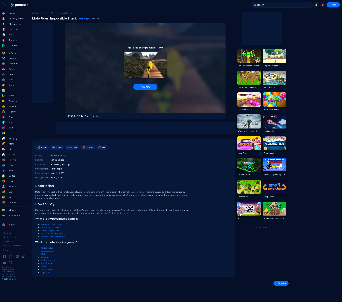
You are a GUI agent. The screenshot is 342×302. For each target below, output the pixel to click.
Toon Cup (242, 218)
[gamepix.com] (19, 5)
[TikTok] (23, 257)
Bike (103, 147)
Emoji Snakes (269, 197)
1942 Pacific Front (271, 87)
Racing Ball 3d (244, 175)
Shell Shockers (48, 260)
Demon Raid (243, 197)
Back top (282, 283)
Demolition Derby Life (51, 224)
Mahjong (45, 257)
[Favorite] (322, 4)
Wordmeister (269, 153)
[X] (11, 263)
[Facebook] (4, 257)
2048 (43, 254)
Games (35, 13)
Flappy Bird (46, 272)
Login (333, 4)
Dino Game (46, 269)
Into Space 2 (269, 131)
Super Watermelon (271, 109)
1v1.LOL (44, 266)
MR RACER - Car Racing (52, 233)
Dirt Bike (73, 147)
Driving (59, 147)
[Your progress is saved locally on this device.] (92, 116)
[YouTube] (4, 263)
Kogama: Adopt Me (271, 66)
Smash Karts (47, 263)
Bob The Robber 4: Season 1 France (249, 66)
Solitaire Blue (47, 247)
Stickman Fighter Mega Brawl (275, 175)
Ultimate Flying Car (50, 230)
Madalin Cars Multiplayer (53, 236)
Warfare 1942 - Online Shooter (249, 131)
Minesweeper (47, 251)
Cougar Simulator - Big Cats (249, 87)
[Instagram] (11, 257)
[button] (14, 13)
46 (82, 116)
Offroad (89, 147)
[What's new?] (316, 4)
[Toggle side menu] (3, 5)
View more (261, 227)
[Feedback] (97, 116)
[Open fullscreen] (221, 116)
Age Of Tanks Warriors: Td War (275, 218)
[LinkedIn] (17, 257)
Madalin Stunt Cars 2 (51, 227)
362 (73, 116)
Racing (44, 13)
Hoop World (243, 153)
